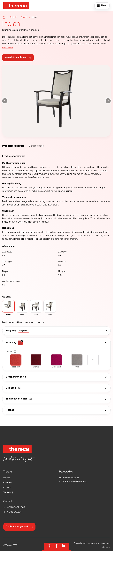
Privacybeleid (80, 543)
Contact (7, 488)
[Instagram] (49, 546)
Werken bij (8, 492)
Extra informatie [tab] (36, 146)
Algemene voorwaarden (99, 543)
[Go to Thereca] (16, 5)
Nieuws (6, 478)
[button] (15, 351)
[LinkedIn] (63, 546)
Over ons (7, 483)
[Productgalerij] (56, 101)
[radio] (8, 308)
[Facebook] (56, 546)
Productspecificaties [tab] (13, 146)
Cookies (106, 547)
